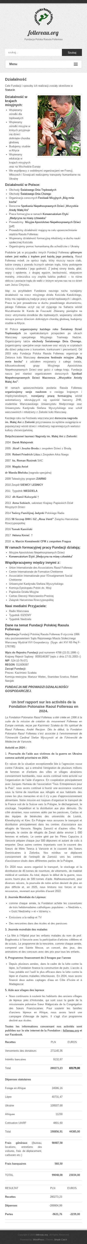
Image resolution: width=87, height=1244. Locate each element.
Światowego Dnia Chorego (35, 193)
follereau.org (43, 32)
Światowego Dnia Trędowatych (38, 189)
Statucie (10, 89)
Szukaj (72, 52)
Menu (13, 64)
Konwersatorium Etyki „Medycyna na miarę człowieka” (41, 556)
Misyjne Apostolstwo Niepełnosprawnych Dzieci (53, 222)
